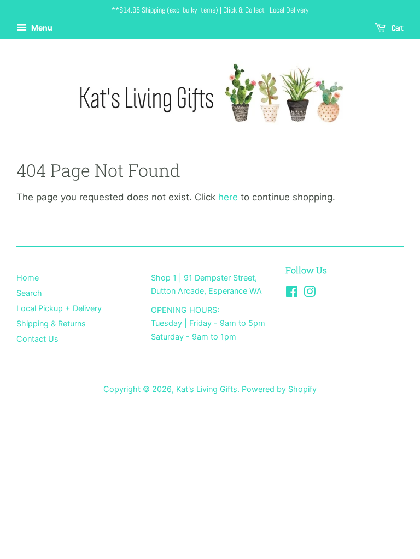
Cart (397, 28)
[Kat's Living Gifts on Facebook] (291, 293)
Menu (41, 27)
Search (29, 293)
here (228, 197)
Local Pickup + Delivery (59, 308)
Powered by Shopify (279, 389)
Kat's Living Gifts (206, 389)
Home (27, 277)
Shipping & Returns (51, 323)
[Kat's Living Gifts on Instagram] (310, 293)
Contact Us (37, 338)
